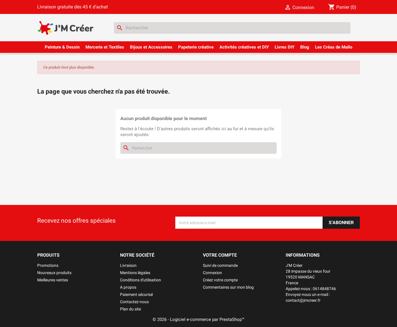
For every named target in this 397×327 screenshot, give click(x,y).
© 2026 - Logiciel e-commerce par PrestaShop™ (198, 319)
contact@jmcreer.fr (303, 300)
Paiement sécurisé (136, 294)
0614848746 (324, 288)
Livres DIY (284, 47)
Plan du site (130, 309)
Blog (304, 47)
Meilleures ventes (52, 280)
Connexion (212, 272)
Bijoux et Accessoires (151, 47)
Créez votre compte (220, 280)
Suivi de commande (220, 265)
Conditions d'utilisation (140, 280)
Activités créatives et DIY (244, 47)
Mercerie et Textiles (104, 47)
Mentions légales (135, 272)
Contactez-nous (134, 301)
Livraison (128, 265)
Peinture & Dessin (62, 47)
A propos (128, 287)
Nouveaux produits (54, 272)
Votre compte (220, 255)
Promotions (47, 265)
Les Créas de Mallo (333, 47)
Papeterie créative (196, 47)
